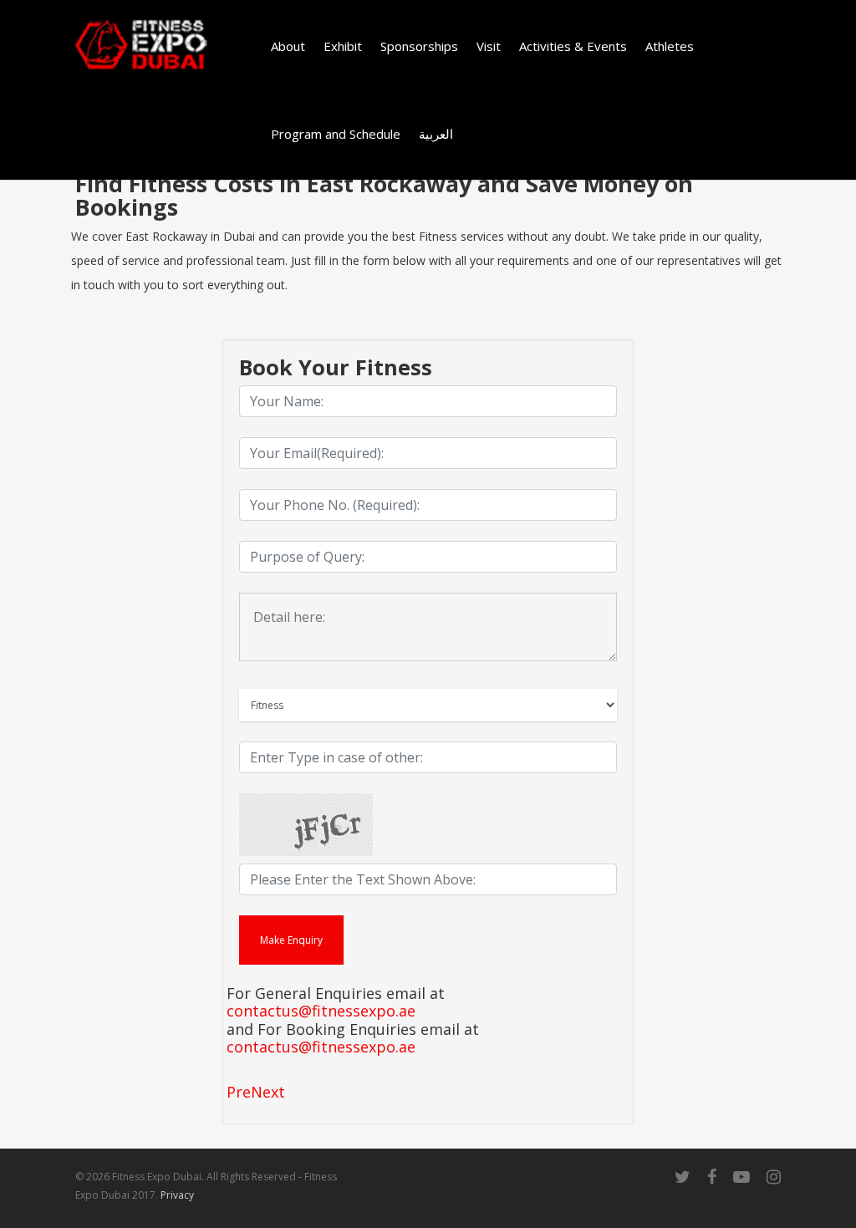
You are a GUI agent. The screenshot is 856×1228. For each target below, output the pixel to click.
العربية (436, 133)
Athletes (669, 46)
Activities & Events (573, 46)
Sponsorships (419, 46)
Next (268, 1092)
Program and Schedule (335, 133)
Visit (488, 46)
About (288, 46)
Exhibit (343, 46)
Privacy (177, 1195)
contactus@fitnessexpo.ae (321, 1011)
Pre (239, 1092)
